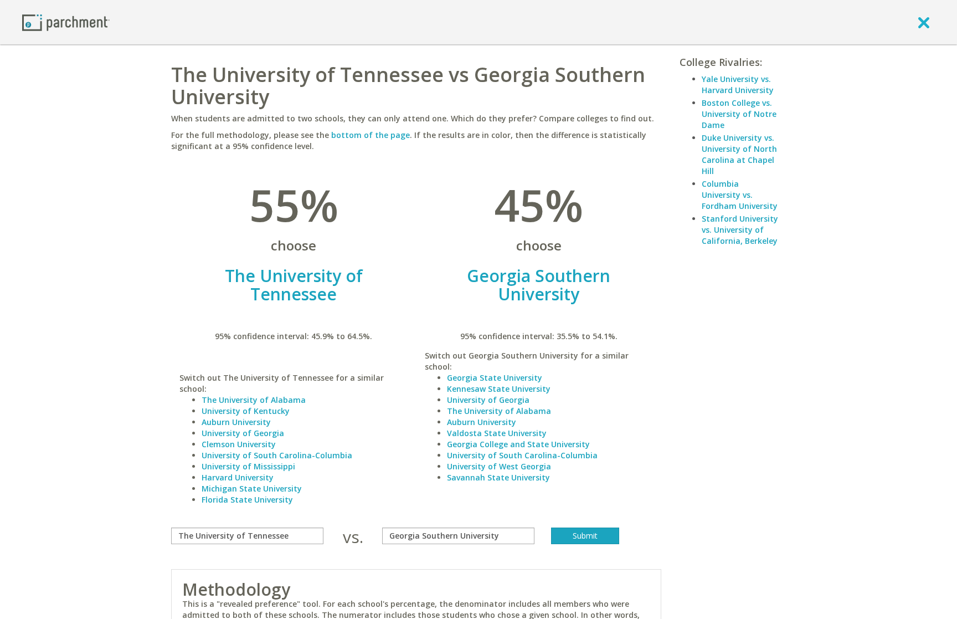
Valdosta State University (497, 433)
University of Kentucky (246, 411)
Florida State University (247, 499)
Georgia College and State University (518, 444)
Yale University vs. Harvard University (738, 84)
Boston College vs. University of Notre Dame (739, 114)
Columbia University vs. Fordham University (740, 194)
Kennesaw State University (498, 388)
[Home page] (66, 22)
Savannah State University (498, 477)
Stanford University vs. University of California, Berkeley (740, 229)
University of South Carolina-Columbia (277, 455)
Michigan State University (252, 488)
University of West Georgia (499, 466)
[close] (924, 22)
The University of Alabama (254, 400)
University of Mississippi (248, 466)
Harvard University (238, 477)
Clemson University (239, 444)
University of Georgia (243, 433)
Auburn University (236, 422)
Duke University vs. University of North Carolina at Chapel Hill (739, 154)
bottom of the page (370, 135)
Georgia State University (494, 377)
